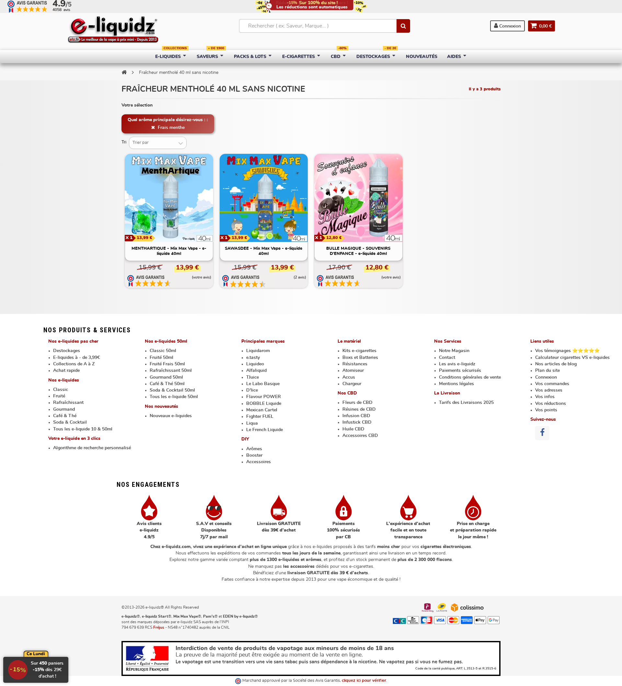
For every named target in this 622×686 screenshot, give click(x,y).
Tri (123, 142)
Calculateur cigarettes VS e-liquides (572, 357)
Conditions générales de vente (470, 377)
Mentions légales (456, 384)
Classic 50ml (163, 351)
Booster (254, 455)
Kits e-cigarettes (359, 351)
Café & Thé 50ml (167, 384)
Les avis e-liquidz (457, 364)
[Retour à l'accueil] (124, 72)
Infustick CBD (357, 422)
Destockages (66, 351)
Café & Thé (64, 416)
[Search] (403, 26)
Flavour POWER (263, 396)
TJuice (252, 377)
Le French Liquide (264, 430)
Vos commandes (552, 384)
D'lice (252, 390)
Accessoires (258, 462)
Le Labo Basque (263, 384)
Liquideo (255, 364)
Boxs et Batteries (360, 357)
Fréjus (158, 627)
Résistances (354, 364)
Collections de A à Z (74, 364)
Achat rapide (66, 370)
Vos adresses (548, 390)
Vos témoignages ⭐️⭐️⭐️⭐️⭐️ (567, 351)
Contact (447, 357)
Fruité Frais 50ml (167, 364)
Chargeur (351, 384)
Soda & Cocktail (70, 422)
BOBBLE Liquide (263, 403)
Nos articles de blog (556, 364)
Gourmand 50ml (166, 377)
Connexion (509, 26)
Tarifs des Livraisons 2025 (466, 402)
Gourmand (64, 409)
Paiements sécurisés (460, 370)
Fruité (59, 396)
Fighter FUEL (259, 416)
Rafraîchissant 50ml (171, 370)
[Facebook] (542, 433)
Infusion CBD (356, 416)
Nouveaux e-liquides (171, 416)
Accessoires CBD (360, 435)
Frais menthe (170, 127)
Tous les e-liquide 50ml (174, 396)
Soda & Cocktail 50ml (172, 390)
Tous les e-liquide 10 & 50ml (82, 429)
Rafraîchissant (68, 402)
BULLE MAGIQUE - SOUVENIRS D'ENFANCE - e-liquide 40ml (358, 251)
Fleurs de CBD (357, 402)
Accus (348, 377)
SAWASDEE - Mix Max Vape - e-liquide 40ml (263, 251)
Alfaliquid (256, 370)
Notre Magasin (454, 351)
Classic (60, 389)
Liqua (252, 423)
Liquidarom (258, 351)
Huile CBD (353, 429)
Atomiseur (353, 370)
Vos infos (545, 396)
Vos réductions (550, 403)
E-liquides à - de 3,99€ (76, 357)
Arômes (254, 449)
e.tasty (253, 357)
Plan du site (547, 370)
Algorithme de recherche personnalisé (92, 448)
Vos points (546, 410)
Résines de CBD (359, 409)
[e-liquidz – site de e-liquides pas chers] (113, 30)
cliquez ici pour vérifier (364, 681)
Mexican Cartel (261, 410)
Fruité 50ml (161, 357)
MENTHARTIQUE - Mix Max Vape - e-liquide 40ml (169, 251)
